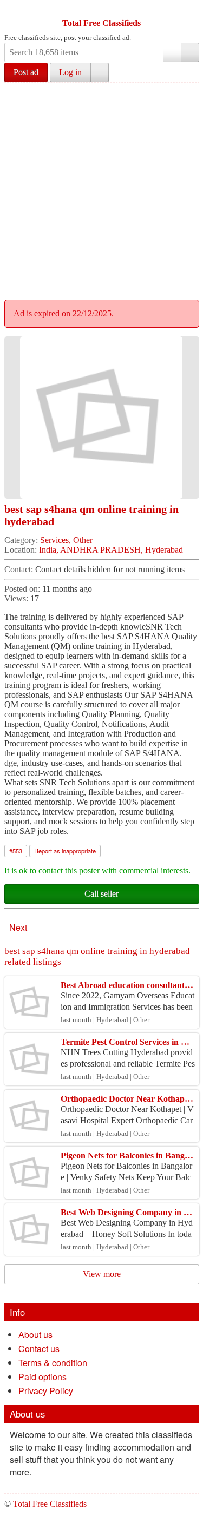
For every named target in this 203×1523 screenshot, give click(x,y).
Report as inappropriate (65, 850)
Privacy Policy (45, 1391)
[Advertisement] (101, 189)
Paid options (42, 1376)
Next (18, 927)
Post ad (26, 72)
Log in (70, 72)
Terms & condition (52, 1362)
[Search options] (172, 52)
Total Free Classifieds (101, 23)
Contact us (39, 1348)
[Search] (190, 52)
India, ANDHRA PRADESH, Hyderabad (111, 549)
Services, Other (66, 540)
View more (102, 1274)
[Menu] (13, 10)
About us (35, 1334)
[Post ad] (34, 10)
